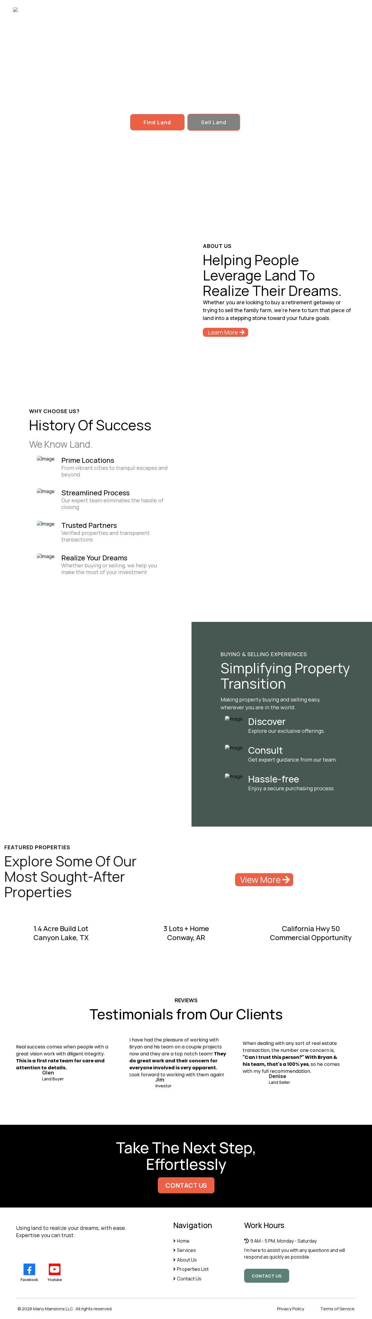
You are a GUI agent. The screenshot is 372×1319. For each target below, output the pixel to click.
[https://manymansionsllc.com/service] (234, 718)
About (151, 9)
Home (117, 9)
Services (276, 9)
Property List (192, 9)
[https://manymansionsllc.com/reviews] (234, 776)
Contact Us (319, 9)
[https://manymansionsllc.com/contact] (234, 747)
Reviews (236, 9)
